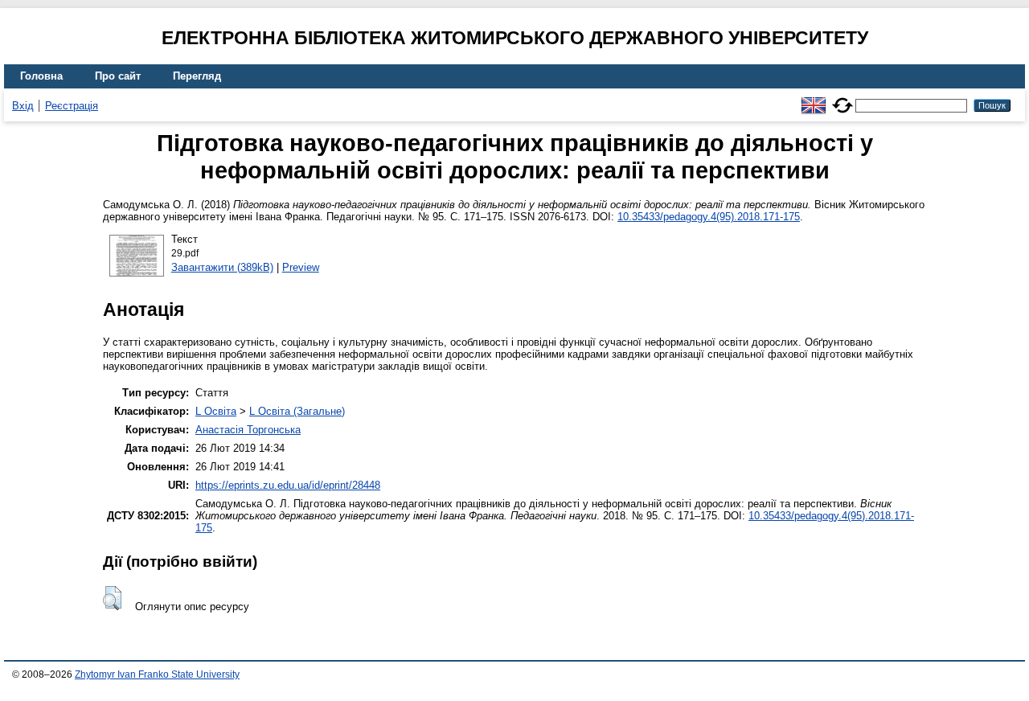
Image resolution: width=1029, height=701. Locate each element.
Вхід (23, 106)
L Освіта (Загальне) (297, 411)
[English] (813, 98)
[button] (112, 598)
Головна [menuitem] (41, 76)
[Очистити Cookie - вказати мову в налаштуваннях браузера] (842, 98)
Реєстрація (71, 106)
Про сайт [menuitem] (118, 76)
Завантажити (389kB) (222, 267)
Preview (300, 267)
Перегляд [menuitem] (197, 76)
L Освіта (215, 411)
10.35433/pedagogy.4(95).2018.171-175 (708, 217)
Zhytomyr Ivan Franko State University (157, 674)
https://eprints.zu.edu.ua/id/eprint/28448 (287, 485)
